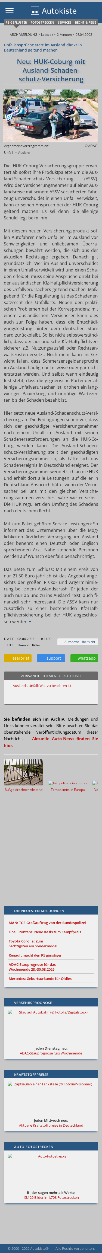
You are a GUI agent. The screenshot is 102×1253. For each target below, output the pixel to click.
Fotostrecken (42, 22)
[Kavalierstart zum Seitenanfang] (90, 1241)
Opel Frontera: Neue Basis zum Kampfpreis (45, 931)
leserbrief (19, 658)
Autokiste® (39, 1248)
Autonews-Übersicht (79, 642)
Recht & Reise (86, 22)
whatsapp (86, 658)
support (52, 658)
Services (65, 22)
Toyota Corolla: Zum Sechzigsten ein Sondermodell (33, 943)
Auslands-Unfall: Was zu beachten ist (42, 685)
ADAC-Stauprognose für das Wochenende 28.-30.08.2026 (32, 967)
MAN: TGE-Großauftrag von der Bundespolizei (47, 922)
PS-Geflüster (16, 22)
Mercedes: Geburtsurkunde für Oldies (40, 978)
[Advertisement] (51, 847)
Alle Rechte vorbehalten (74, 1248)
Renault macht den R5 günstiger (35, 955)
